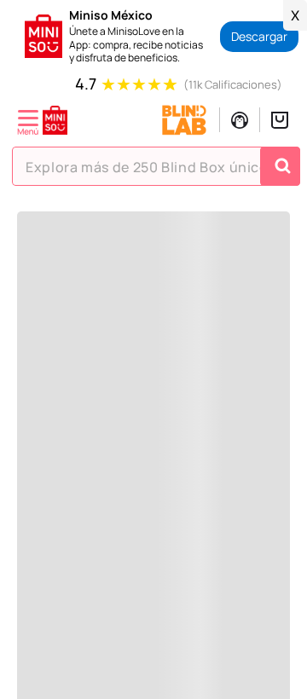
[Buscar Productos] (282, 166)
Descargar (259, 36)
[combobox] (156, 166)
